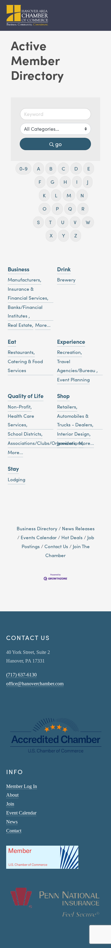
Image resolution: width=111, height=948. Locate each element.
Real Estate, (20, 325)
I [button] (77, 182)
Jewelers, (67, 443)
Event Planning (73, 379)
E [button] (88, 168)
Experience (71, 341)
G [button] (52, 182)
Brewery (66, 279)
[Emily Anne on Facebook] (16, 701)
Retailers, (67, 406)
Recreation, (69, 352)
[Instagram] (8, 701)
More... (43, 325)
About (12, 795)
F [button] (40, 182)
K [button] (44, 195)
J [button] (87, 182)
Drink (64, 269)
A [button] (38, 168)
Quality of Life (25, 396)
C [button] (63, 168)
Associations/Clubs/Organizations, (46, 443)
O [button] (45, 208)
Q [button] (70, 208)
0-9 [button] (23, 168)
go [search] (58, 144)
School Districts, (25, 433)
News (12, 821)
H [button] (65, 182)
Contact (13, 830)
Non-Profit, (20, 406)
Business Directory (37, 528)
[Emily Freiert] (24, 701)
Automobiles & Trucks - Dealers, (75, 420)
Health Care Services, (21, 420)
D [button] (76, 168)
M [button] (69, 195)
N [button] (82, 195)
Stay (13, 468)
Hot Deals (72, 537)
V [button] (75, 222)
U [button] (62, 222)
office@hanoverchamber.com (35, 683)
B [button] (50, 168)
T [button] (50, 222)
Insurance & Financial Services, (28, 293)
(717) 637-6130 (21, 674)
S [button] (38, 222)
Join (10, 803)
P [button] (57, 208)
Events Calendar (39, 537)
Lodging (16, 479)
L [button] (56, 195)
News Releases (78, 528)
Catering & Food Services (25, 365)
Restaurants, (21, 352)
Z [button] (75, 235)
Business (18, 269)
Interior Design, (74, 433)
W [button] (88, 222)
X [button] (51, 235)
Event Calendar (21, 812)
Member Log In (21, 786)
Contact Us (56, 546)
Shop (63, 396)
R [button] (82, 208)
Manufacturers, (24, 279)
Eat (12, 341)
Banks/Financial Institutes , (25, 311)
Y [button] (63, 235)
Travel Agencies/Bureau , (77, 365)
